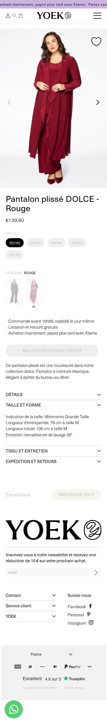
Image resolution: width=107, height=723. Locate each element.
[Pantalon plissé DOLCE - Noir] (14, 291)
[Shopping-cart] (21, 15)
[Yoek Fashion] (54, 15)
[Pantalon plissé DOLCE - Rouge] (33, 291)
